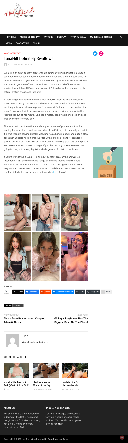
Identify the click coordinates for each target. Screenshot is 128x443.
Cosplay (61, 37)
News (9, 43)
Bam (65, 439)
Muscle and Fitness (101, 37)
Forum (36, 43)
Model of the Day (30, 37)
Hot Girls (11, 37)
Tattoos (48, 37)
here (55, 172)
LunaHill (18, 305)
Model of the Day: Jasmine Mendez (71, 384)
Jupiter (14, 64)
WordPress (53, 439)
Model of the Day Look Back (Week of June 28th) (16, 384)
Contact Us (22, 43)
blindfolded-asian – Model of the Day (42, 384)
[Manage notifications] (122, 438)
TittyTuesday (78, 37)
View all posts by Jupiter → (35, 342)
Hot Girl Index (28, 439)
